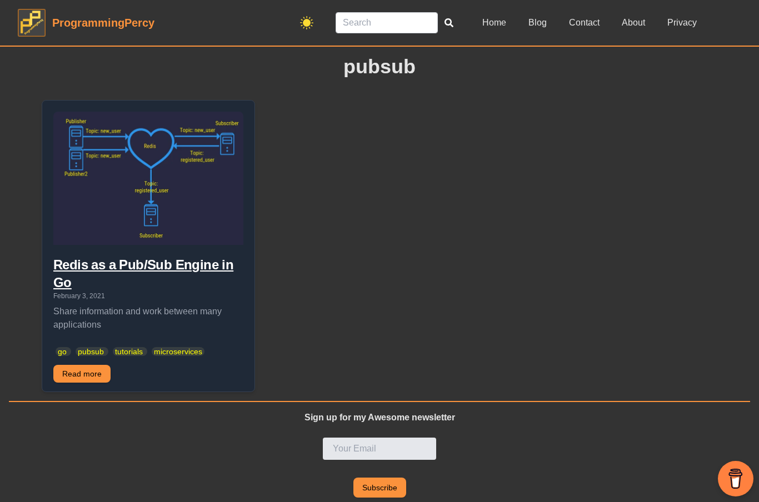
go (62, 351)
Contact (584, 22)
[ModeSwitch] (306, 22)
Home (494, 22)
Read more (82, 373)
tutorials (129, 351)
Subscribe (379, 487)
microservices (178, 351)
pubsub (91, 351)
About (633, 22)
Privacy (682, 22)
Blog (537, 22)
